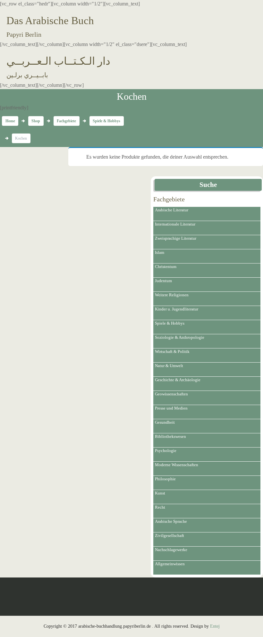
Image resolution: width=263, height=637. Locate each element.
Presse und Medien (171, 408)
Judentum (163, 280)
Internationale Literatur (175, 224)
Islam (159, 252)
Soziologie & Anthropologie (179, 337)
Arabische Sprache (171, 521)
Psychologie (165, 450)
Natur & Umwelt (169, 365)
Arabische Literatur (171, 210)
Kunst (160, 493)
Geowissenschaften (171, 394)
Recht (160, 507)
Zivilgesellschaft (169, 535)
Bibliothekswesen (170, 436)
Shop (35, 121)
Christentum (165, 266)
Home (10, 121)
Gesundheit (165, 422)
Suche (208, 185)
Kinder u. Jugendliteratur (176, 309)
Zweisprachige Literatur (175, 238)
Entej (215, 626)
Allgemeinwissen (170, 563)
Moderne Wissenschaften (176, 464)
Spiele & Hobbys (106, 121)
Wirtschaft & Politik (172, 351)
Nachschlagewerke (171, 549)
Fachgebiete (66, 121)
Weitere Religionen (172, 294)
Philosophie (165, 478)
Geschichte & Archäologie (177, 379)
